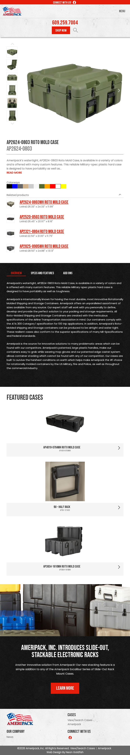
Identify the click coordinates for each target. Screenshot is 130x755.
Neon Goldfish (74, 752)
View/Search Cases (80, 720)
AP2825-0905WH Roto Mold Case (44, 246)
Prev (29, 90)
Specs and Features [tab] (42, 273)
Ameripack (74, 724)
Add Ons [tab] (67, 273)
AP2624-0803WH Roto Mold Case (44, 202)
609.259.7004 (65, 23)
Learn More (65, 688)
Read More (14, 173)
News (10, 737)
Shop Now (61, 31)
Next (119, 90)
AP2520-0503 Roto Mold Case (42, 217)
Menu (122, 11)
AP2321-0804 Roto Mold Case (42, 231)
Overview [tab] (16, 273)
